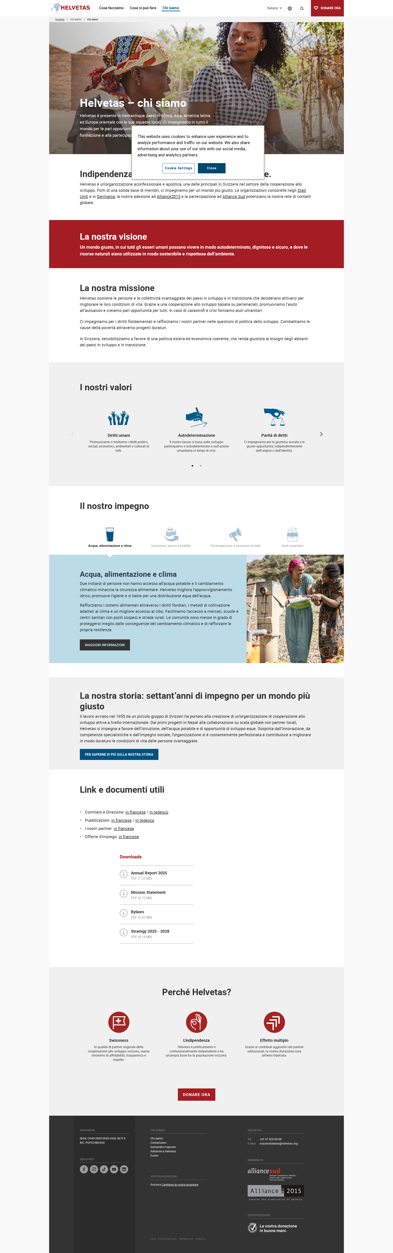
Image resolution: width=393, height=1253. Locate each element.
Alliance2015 (168, 196)
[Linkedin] (124, 1169)
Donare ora (196, 1094)
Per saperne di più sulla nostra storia (119, 754)
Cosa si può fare (143, 7)
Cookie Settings (178, 168)
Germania (106, 196)
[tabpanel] (119, 432)
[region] (197, 152)
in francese (135, 812)
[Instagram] (94, 1169)
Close (212, 168)
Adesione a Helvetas (163, 1151)
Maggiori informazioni (105, 645)
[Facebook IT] (84, 1169)
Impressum (186, 1239)
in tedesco (158, 812)
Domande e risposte (163, 1147)
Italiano (273, 8)
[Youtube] (114, 1169)
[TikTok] (104, 1169)
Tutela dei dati (167, 1239)
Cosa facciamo (111, 7)
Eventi (154, 1155)
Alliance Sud (233, 196)
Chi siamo (171, 7)
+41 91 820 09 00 (271, 1139)
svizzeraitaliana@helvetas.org (279, 1143)
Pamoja (201, 1239)
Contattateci (158, 1143)
